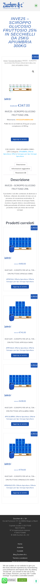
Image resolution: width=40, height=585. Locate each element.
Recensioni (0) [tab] (20, 173)
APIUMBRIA (23, 152)
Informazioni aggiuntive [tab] (21, 169)
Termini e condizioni (20, 558)
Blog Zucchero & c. (20, 554)
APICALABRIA (10, 417)
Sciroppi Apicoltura (15, 61)
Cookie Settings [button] (9, 580)
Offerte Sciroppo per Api (21, 154)
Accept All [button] (22, 580)
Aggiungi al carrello (20, 139)
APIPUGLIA (10, 348)
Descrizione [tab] (20, 165)
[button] (33, 72)
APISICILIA (10, 279)
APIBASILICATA (9, 485)
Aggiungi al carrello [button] (20, 286)
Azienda (20, 547)
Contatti (20, 551)
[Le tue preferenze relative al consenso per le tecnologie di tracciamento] (36, 581)
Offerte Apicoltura (21, 279)
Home (5, 61)
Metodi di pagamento (20, 562)
